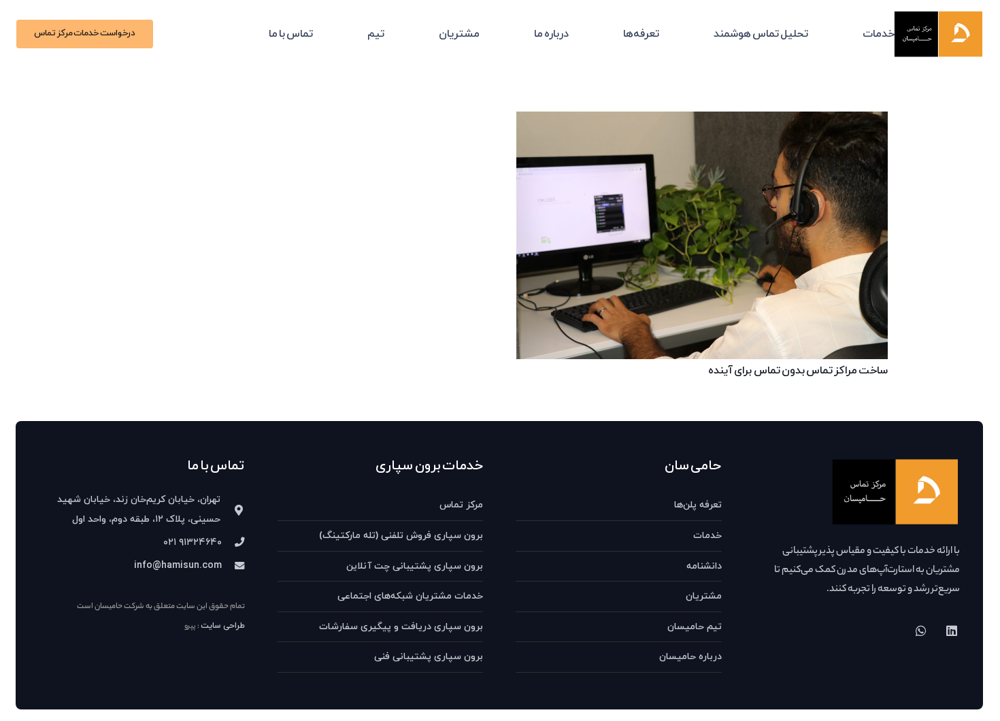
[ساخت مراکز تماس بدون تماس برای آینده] (702, 121)
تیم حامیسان (694, 626)
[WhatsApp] (920, 631)
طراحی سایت (223, 625)
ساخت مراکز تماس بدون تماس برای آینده (798, 370)
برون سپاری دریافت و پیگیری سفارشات (401, 626)
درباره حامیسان (690, 656)
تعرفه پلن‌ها (698, 505)
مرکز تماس (461, 505)
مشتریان (704, 596)
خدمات (707, 535)
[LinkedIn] (951, 631)
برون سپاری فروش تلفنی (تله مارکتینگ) (401, 535)
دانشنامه (704, 566)
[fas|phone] (233, 543)
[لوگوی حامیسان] (938, 34)
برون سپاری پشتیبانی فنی (428, 656)
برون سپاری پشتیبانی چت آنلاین (414, 566)
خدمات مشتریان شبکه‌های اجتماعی (410, 596)
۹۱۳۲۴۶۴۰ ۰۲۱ (192, 542)
